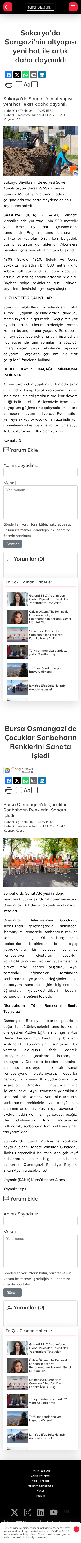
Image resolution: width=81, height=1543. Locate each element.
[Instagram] (27, 1512)
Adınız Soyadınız (20, 465)
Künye (41, 1490)
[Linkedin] (40, 1512)
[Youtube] (54, 1512)
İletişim (40, 1495)
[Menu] (73, 6)
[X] (14, 1512)
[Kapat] (76, 1529)
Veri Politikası (40, 1480)
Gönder (12, 544)
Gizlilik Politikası (41, 1470)
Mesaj (9, 482)
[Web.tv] (67, 1512)
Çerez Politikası (40, 1475)
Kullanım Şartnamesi (40, 1485)
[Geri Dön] (7, 6)
